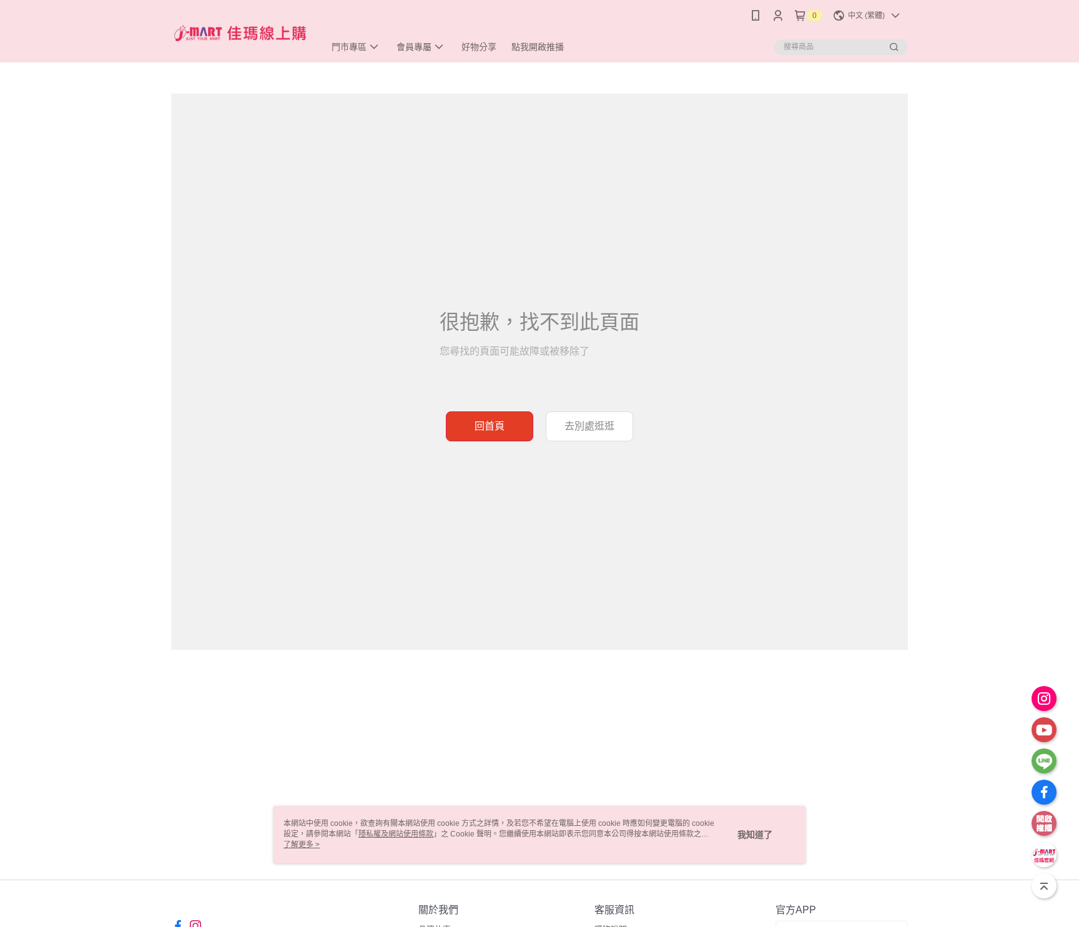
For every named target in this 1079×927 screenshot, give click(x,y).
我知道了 (754, 835)
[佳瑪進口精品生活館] (240, 32)
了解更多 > (301, 844)
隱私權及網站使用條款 (395, 834)
